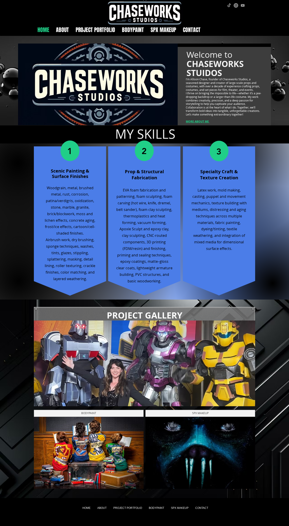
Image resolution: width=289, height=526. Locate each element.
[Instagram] (236, 5)
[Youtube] (242, 5)
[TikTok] (229, 5)
